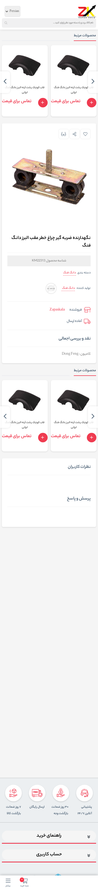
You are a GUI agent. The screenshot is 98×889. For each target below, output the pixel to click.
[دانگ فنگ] (51, 288)
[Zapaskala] (87, 11)
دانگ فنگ (69, 272)
